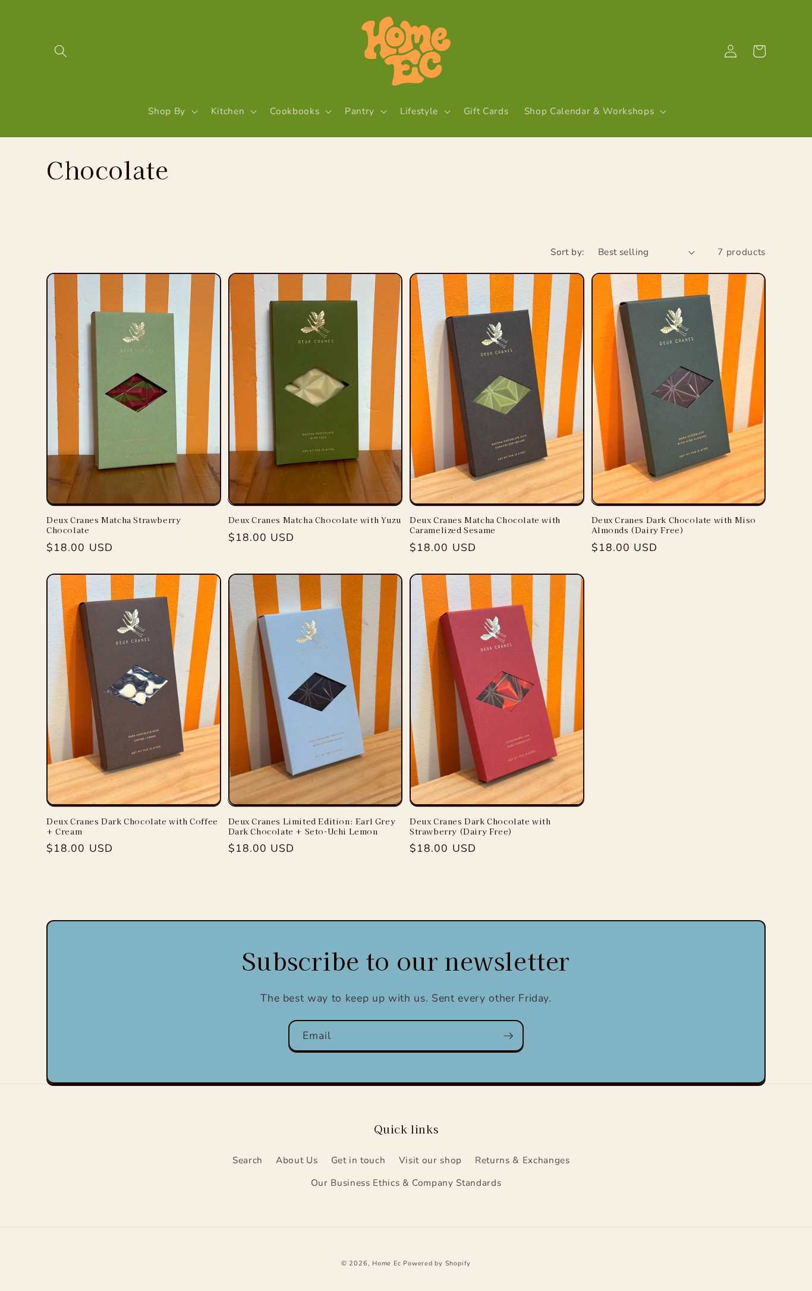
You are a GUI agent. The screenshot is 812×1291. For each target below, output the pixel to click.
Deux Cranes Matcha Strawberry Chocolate (113, 525)
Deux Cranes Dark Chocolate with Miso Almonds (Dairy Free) (674, 525)
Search (247, 1160)
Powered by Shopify (437, 1263)
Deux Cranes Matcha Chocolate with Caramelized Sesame (485, 525)
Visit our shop (430, 1160)
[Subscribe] (508, 1036)
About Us (296, 1160)
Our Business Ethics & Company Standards (406, 1182)
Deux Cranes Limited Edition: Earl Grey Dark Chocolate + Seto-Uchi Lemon (312, 827)
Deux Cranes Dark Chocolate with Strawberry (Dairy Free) (480, 827)
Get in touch (358, 1160)
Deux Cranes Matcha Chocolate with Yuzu (314, 520)
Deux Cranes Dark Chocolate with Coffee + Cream (132, 827)
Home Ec (386, 1263)
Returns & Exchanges (522, 1160)
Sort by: (567, 251)
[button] (60, 51)
